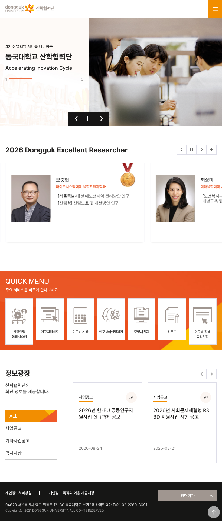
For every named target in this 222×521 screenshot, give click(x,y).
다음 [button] (101, 118)
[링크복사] (131, 397)
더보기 (211, 149)
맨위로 (214, 512)
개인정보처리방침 (18, 493)
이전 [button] (76, 118)
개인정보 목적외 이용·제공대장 (71, 493)
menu (215, 9)
